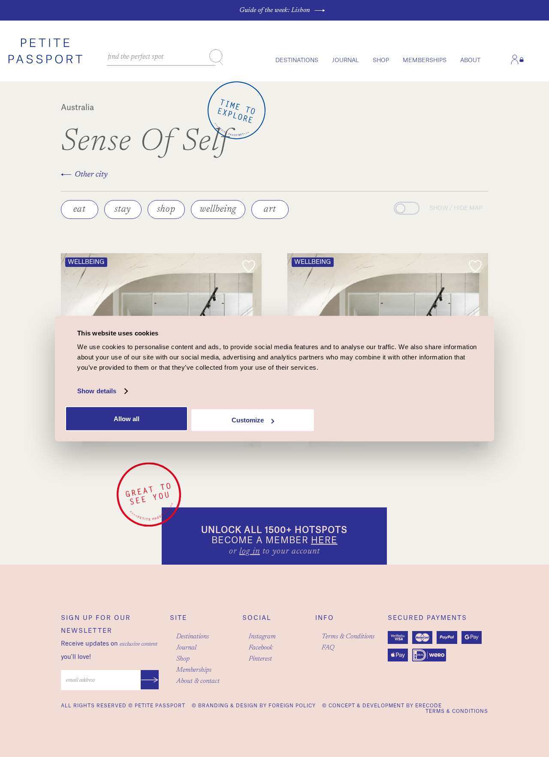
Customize (248, 420)
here (324, 541)
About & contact (198, 681)
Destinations (296, 60)
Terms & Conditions (348, 636)
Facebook (261, 647)
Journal (345, 60)
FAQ (328, 647)
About (470, 60)
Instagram (262, 636)
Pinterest (260, 658)
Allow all (126, 418)
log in (249, 552)
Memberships (424, 60)
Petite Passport (160, 705)
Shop (381, 60)
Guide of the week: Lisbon (274, 10)
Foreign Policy (292, 705)
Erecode (428, 705)
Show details (96, 391)
